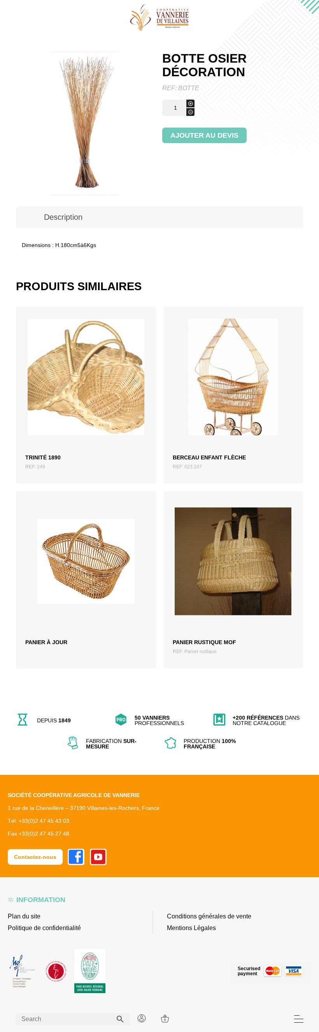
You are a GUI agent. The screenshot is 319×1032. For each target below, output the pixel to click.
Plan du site (24, 916)
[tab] (63, 217)
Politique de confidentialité (44, 928)
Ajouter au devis (204, 135)
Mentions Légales (191, 928)
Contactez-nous (35, 857)
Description (63, 217)
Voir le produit (86, 389)
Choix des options (86, 573)
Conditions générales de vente (209, 916)
